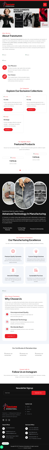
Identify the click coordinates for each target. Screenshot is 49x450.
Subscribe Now (38, 393)
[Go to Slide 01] (17, 170)
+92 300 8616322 (10, 428)
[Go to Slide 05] (28, 170)
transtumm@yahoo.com (11, 433)
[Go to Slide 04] (25, 170)
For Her (29, 99)
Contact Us (29, 414)
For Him (6, 99)
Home (28, 407)
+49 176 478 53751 (34, 429)
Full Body (13, 161)
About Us (29, 409)
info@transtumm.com (10, 431)
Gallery (28, 411)
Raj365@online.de (33, 432)
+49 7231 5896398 (33, 428)
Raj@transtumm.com (33, 434)
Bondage (6, 119)
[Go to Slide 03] (23, 170)
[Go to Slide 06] (31, 170)
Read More (7, 109)
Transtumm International (24, 446)
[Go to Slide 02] (20, 170)
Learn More (10, 336)
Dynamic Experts (27, 448)
